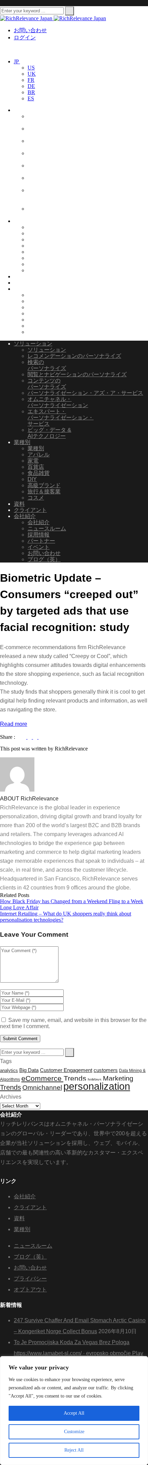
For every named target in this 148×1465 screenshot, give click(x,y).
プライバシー (30, 1278)
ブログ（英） (44, 332)
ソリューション (33, 110)
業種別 (22, 221)
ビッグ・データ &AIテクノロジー (49, 212)
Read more (13, 724)
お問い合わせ (30, 30)
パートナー (41, 313)
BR (31, 92)
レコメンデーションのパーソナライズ (74, 356)
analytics (9, 1070)
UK (32, 74)
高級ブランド (44, 258)
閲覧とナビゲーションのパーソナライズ (77, 374)
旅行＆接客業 (44, 264)
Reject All (74, 1450)
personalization (96, 1086)
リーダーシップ (47, 295)
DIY (32, 252)
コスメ (36, 270)
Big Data (29, 1070)
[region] (74, 1410)
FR (31, 80)
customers (106, 1070)
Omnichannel (42, 1087)
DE (31, 86)
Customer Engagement (66, 1070)
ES (31, 98)
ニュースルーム (47, 301)
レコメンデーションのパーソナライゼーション (58, 119)
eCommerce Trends (53, 1078)
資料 (19, 276)
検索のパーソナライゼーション (58, 132)
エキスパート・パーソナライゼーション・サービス (61, 196)
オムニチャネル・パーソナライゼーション (58, 181)
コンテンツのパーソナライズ (47, 384)
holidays (95, 1079)
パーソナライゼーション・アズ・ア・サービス (61, 169)
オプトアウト (30, 1289)
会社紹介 (25, 289)
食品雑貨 (39, 233)
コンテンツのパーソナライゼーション (58, 144)
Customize (74, 1431)
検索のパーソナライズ (47, 365)
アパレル (39, 227)
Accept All (74, 1413)
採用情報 (39, 307)
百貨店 (36, 239)
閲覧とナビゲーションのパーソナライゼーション (58, 156)
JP (17, 61)
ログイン (25, 37)
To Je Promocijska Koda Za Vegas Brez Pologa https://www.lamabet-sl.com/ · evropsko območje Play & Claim (78, 1353)
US (31, 68)
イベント (39, 320)
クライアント (30, 283)
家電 (33, 246)
